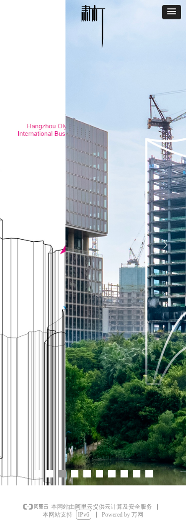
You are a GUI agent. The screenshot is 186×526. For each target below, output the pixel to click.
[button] (171, 12)
